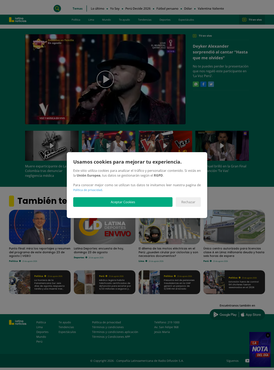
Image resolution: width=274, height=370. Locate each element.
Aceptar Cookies (123, 202)
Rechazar (188, 202)
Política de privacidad (87, 190)
